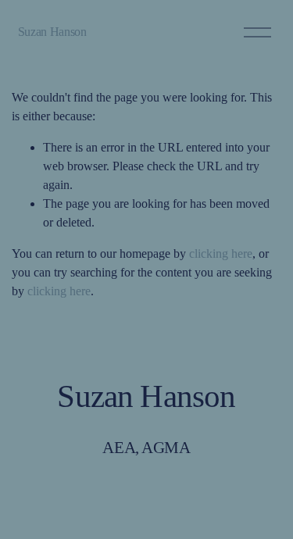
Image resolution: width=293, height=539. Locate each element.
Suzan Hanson (52, 31)
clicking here (220, 253)
